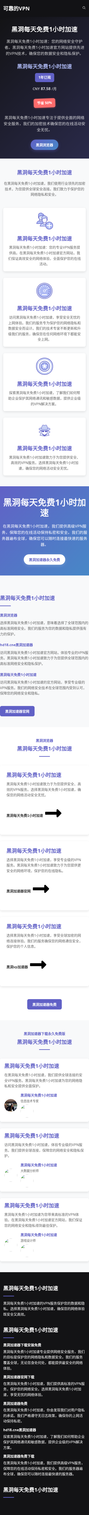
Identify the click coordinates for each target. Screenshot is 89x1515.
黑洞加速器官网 (17, 711)
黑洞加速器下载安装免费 (22, 1345)
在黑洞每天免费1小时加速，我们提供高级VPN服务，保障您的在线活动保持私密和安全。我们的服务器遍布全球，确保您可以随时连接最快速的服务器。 (44, 1468)
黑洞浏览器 (44, 145)
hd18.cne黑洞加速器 (19, 1430)
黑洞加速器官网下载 (18, 1377)
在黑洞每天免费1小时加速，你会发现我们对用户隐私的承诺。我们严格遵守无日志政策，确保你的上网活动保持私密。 (44, 1415)
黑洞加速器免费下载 (18, 1456)
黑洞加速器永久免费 (44, 560)
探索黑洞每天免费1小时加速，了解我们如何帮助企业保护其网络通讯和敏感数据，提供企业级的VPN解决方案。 (44, 1442)
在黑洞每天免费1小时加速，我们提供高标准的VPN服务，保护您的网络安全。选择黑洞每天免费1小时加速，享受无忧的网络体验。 (44, 1389)
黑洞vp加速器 (17, 967)
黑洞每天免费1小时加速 (24, 815)
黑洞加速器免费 (44, 1004)
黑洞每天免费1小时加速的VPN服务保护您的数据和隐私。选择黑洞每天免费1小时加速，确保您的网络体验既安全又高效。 (44, 1309)
